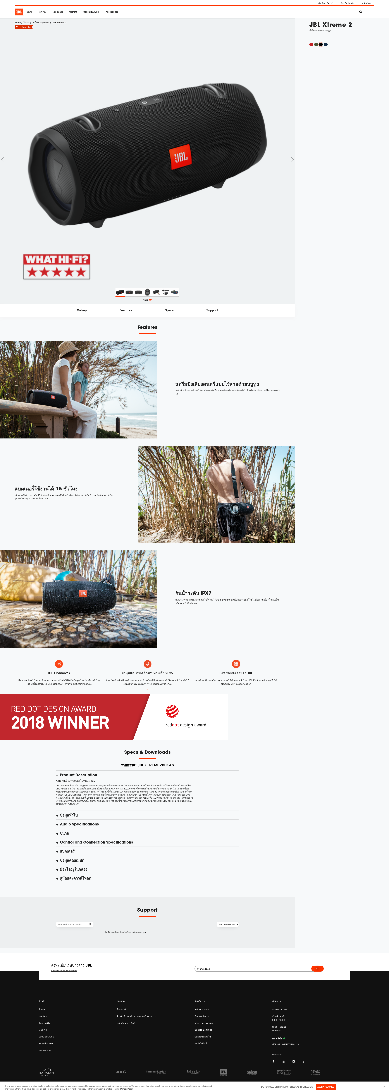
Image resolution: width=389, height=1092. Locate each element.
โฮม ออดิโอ (57, 11)
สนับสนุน (366, 3)
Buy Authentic (347, 3)
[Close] (384, 1086)
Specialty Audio (91, 11)
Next (292, 159)
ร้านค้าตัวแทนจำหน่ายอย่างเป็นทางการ (136, 1016)
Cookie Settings (203, 1030)
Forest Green (316, 44)
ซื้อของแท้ (122, 1009)
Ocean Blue (326, 44)
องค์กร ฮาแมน (201, 1009)
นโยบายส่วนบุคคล (203, 1023)
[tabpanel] (147, 153)
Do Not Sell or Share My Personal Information (287, 1087)
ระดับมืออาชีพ (323, 3)
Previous (2, 159)
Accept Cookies (325, 1087)
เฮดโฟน (42, 11)
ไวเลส (30, 11)
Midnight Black (321, 44)
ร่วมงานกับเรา (201, 1016)
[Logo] (19, 12)
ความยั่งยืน (277, 1038)
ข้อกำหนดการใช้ (202, 1036)
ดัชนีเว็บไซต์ (200, 1043)
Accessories (112, 11)
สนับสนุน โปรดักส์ (126, 1023)
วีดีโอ (145, 299)
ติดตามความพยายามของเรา (285, 1044)
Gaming (73, 11)
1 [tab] (147, 689)
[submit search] (90, 924)
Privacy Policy (126, 1089)
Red (311, 44)
